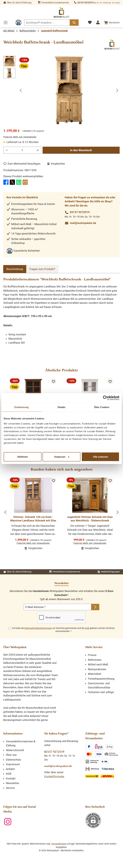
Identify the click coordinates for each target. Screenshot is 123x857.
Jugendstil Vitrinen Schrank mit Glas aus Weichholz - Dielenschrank (90, 518)
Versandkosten (58, 843)
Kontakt (11, 778)
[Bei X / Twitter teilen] (12, 181)
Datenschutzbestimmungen (38, 628)
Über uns (11, 754)
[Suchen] (74, 22)
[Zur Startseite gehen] (61, 12)
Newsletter (12, 783)
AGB (87, 628)
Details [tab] (62, 407)
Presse (92, 655)
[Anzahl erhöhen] (38, 150)
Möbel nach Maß (98, 664)
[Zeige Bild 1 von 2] (66, 121)
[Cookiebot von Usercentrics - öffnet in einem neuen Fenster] (105, 398)
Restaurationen (97, 669)
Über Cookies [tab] (101, 407)
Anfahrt (10, 769)
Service (10, 788)
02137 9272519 (85, 2)
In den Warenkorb (81, 150)
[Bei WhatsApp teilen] (19, 181)
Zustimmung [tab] (21, 407)
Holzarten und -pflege (101, 692)
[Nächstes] (117, 90)
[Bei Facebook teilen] (6, 181)
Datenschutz (13, 759)
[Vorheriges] (21, 90)
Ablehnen (22, 456)
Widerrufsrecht (15, 750)
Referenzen (94, 659)
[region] (61, 90)
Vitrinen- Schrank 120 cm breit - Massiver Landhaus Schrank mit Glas (33, 518)
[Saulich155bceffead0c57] (69, 90)
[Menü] (5, 22)
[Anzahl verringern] (6, 150)
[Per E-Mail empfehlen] (25, 181)
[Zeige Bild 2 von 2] (71, 121)
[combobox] (47, 22)
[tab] (14, 269)
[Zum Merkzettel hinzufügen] (53, 381)
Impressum (13, 764)
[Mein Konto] (98, 22)
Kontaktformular (54, 776)
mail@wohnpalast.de (83, 223)
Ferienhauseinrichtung (101, 678)
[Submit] (95, 607)
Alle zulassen (100, 456)
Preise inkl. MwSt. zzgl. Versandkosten (19, 137)
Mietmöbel (94, 673)
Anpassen (59, 456)
